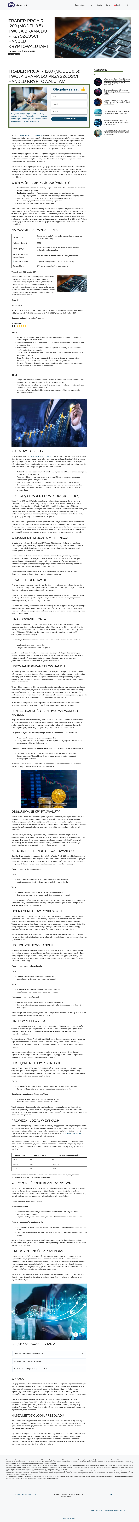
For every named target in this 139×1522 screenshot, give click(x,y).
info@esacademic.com (26, 1494)
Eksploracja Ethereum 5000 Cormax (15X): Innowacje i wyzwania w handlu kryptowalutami (117, 102)
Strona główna (79, 5)
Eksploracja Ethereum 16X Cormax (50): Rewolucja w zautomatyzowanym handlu (117, 92)
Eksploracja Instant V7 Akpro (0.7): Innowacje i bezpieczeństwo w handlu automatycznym (117, 122)
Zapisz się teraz (69, 119)
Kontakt (99, 5)
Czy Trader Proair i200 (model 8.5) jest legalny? (30, 1369)
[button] (128, 5)
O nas (90, 5)
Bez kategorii (14, 54)
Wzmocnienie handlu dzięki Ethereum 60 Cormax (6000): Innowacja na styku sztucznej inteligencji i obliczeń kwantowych (117, 81)
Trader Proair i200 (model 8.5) (30, 135)
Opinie (108, 5)
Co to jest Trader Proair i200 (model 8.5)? (28, 1353)
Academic (22, 5)
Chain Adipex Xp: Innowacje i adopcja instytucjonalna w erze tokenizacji (116, 112)
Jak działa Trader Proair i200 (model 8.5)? (28, 1361)
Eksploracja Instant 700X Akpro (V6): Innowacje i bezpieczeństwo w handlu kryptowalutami (117, 132)
